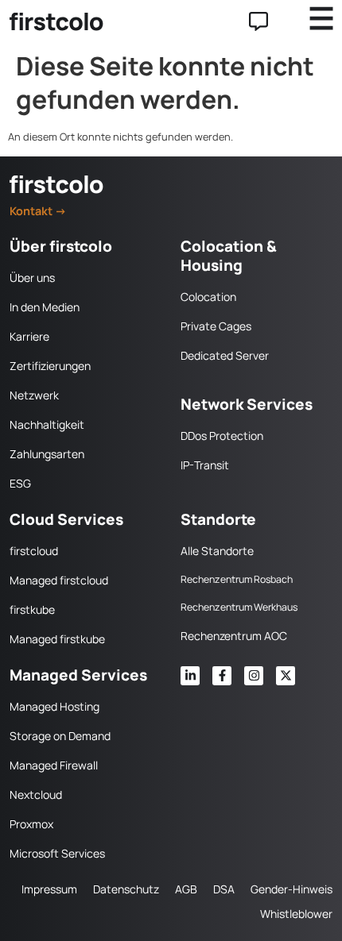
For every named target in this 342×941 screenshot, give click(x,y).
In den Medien (45, 306)
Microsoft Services (57, 853)
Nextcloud (36, 794)
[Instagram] (253, 675)
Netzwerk (34, 395)
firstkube (32, 609)
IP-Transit (205, 464)
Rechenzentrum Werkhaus (239, 607)
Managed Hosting (54, 706)
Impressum (49, 889)
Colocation (208, 296)
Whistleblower (296, 913)
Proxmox (31, 823)
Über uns (32, 277)
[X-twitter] (285, 675)
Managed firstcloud (59, 580)
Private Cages (216, 326)
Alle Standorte (217, 550)
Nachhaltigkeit (47, 424)
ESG (20, 483)
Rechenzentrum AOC (234, 635)
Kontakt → (38, 210)
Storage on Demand (60, 735)
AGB (186, 889)
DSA (224, 889)
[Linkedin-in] (190, 675)
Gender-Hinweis (291, 889)
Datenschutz (126, 889)
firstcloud (34, 550)
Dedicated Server (225, 355)
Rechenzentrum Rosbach (237, 579)
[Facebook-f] (221, 675)
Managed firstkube (57, 638)
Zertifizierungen (50, 365)
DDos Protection (222, 435)
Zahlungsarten (47, 453)
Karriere (29, 336)
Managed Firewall (54, 765)
